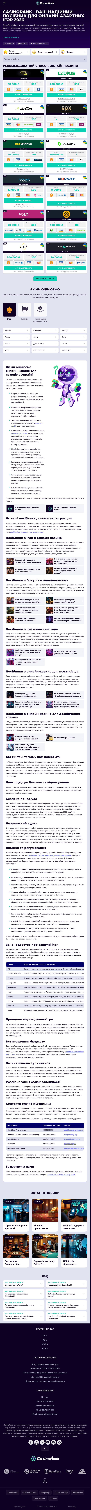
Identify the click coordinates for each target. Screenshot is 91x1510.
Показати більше (43, 278)
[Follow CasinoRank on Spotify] (53, 1442)
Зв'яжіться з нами (45, 1401)
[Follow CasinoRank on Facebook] (30, 1442)
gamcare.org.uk (70, 1144)
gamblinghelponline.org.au (74, 1148)
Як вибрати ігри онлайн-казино (45, 1368)
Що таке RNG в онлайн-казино (45, 1377)
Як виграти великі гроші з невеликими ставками (45, 1372)
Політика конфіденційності (45, 1414)
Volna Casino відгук (23, 204)
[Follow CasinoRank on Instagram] (36, 1442)
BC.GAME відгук (66, 169)
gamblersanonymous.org (73, 1130)
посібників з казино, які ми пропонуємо (26, 532)
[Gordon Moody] (32, 1471)
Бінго (45, 1335)
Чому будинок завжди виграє (45, 1364)
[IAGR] (70, 1471)
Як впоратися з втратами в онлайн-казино (45, 1381)
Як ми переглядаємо (45, 1405)
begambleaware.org (72, 1139)
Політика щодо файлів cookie (47, 1507)
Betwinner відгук (23, 169)
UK (44, 1448)
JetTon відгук (24, 134)
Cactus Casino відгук (66, 98)
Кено (45, 1340)
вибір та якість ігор (19, 433)
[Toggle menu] (4, 3)
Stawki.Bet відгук (23, 98)
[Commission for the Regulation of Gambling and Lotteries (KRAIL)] (12, 1471)
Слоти (45, 1348)
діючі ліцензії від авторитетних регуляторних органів (49, 855)
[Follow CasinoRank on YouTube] (48, 1442)
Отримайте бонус (23, 95)
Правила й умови (19, 1507)
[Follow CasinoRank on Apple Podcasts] (59, 1442)
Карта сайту (72, 1507)
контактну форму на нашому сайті (61, 1175)
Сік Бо (45, 1344)
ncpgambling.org (70, 1135)
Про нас (45, 1397)
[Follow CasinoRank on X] (42, 1442)
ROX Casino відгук (66, 134)
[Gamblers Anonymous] (82, 1471)
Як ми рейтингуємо (45, 1410)
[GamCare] (53, 1471)
